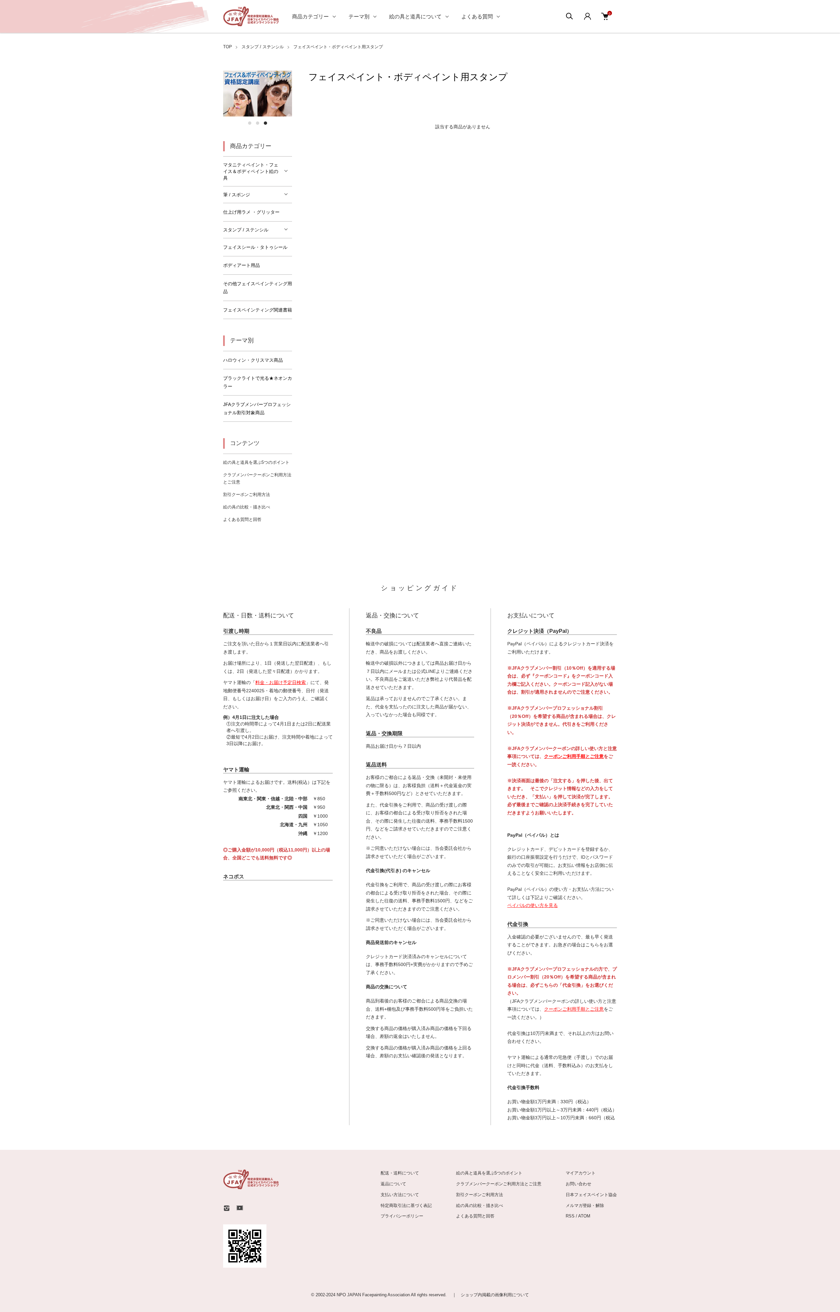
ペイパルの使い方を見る (532, 905)
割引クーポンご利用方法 (246, 494)
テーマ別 (358, 16)
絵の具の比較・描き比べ (246, 507)
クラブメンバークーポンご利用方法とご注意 (498, 1183)
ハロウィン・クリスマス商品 (253, 360)
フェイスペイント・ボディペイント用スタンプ (338, 46)
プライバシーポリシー (402, 1216)
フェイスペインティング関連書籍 (257, 309)
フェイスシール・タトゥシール (255, 247)
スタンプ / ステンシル (263, 46)
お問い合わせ (578, 1183)
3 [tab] (265, 123)
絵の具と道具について (415, 16)
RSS (570, 1216)
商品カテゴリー (310, 16)
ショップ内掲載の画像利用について (495, 1294)
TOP (227, 46)
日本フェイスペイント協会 (591, 1194)
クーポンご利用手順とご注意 (574, 756)
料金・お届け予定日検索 (280, 682)
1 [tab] (249, 123)
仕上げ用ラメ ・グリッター (251, 212)
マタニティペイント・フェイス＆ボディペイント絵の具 (250, 171)
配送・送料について (400, 1173)
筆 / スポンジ (236, 194)
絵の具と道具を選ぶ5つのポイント (256, 462)
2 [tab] (257, 123)
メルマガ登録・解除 (585, 1205)
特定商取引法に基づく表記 (406, 1205)
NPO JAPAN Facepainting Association (374, 1294)
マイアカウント (581, 1173)
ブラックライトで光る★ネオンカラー (257, 382)
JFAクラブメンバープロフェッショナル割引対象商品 (257, 408)
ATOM (584, 1216)
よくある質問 (477, 16)
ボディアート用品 (241, 265)
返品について (393, 1183)
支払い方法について (400, 1194)
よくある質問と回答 (242, 519)
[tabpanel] (257, 94)
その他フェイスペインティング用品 (257, 287)
